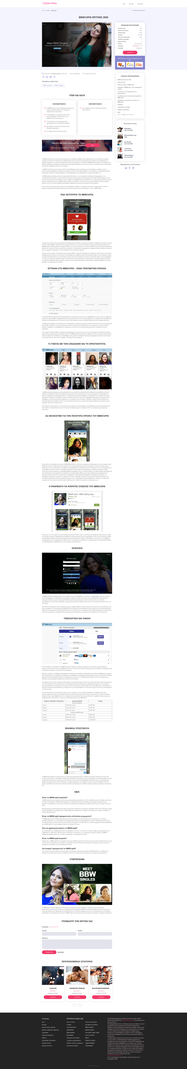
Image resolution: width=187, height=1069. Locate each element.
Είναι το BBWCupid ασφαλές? (126, 115)
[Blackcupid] (120, 136)
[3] (54, 927)
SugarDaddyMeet (90, 1043)
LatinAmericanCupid (72, 1045)
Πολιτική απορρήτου (48, 1035)
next (80, 1005)
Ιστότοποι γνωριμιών (91, 1022)
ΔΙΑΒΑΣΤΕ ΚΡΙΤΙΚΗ (53, 993)
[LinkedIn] (47, 76)
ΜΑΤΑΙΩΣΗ (61, 952)
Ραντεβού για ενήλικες (91, 1024)
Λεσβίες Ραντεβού (90, 1040)
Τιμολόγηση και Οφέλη (124, 107)
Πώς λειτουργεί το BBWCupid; (126, 85)
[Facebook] (43, 76)
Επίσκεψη (130, 52)
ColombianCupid (71, 1027)
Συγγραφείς (45, 1032)
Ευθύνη (44, 1038)
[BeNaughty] (121, 64)
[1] (50, 927)
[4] (56, 927)
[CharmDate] (120, 149)
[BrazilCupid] (120, 142)
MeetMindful (70, 1030)
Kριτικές (131, 4)
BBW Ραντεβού (47, 85)
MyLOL (87, 1038)
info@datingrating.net (128, 1020)
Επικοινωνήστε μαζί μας (48, 1027)
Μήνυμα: (45, 938)
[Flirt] (139, 64)
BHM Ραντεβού (59, 85)
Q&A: (119, 112)
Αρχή (92, 145)
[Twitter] (50, 76)
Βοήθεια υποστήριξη (123, 109)
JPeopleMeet (70, 1035)
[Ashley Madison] (120, 156)
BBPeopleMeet (71, 1032)
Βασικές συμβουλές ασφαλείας (50, 1030)
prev (74, 1005)
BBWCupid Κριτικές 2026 (124, 79)
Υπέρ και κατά (121, 82)
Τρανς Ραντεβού (89, 1035)
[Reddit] (126, 168)
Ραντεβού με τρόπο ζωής (50, 81)
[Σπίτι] (49, 3)
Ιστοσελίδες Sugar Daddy (92, 1032)
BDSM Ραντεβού (89, 1030)
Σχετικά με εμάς (46, 1043)
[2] (52, 927)
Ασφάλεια (120, 104)
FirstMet (69, 1024)
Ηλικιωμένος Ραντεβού (73, 1038)
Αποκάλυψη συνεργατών (49, 1040)
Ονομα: (44, 930)
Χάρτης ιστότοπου (47, 1045)
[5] (57, 927)
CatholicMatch (89, 1045)
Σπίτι (124, 4)
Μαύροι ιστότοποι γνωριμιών (75, 1043)
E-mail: (80, 930)
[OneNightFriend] (130, 64)
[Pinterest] (54, 76)
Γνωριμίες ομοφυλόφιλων (74, 1040)
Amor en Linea (71, 1022)
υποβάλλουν (49, 952)
